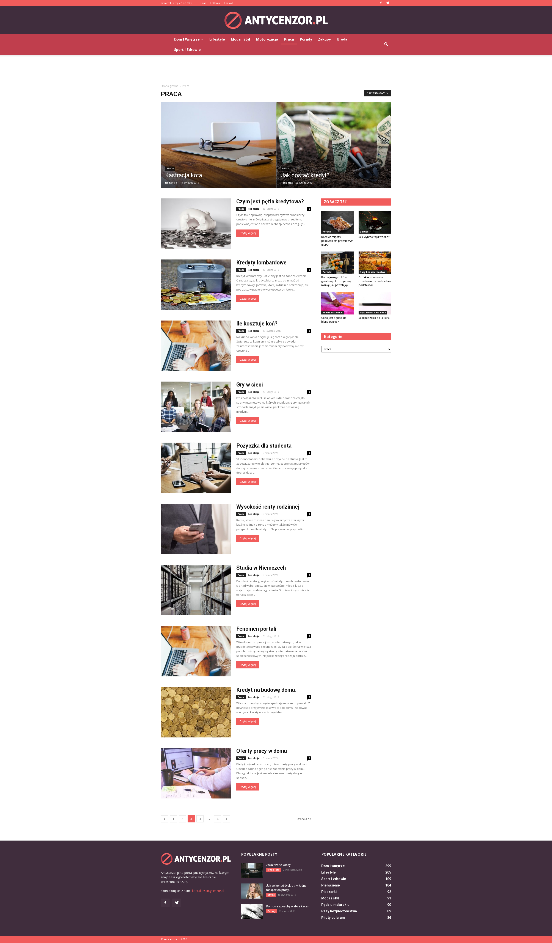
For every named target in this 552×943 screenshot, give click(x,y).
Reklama (215, 3)
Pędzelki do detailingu (373, 312)
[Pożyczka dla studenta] (196, 468)
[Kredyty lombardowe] (196, 284)
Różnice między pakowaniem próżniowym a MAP (337, 240)
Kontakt (228, 3)
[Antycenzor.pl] (276, 20)
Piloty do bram (333, 918)
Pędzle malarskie (333, 312)
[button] (386, 44)
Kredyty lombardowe (261, 262)
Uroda (342, 39)
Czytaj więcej (248, 233)
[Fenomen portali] (196, 651)
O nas (202, 3)
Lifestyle (217, 39)
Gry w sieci (249, 385)
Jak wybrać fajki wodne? (374, 237)
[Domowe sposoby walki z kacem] (252, 911)
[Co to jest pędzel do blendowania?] (337, 303)
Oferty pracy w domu (261, 751)
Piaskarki (329, 892)
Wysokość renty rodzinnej (267, 507)
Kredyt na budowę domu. (266, 690)
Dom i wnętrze (187, 39)
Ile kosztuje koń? (257, 324)
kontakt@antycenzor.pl (208, 891)
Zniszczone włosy (278, 865)
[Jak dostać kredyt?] (333, 148)
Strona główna (169, 86)
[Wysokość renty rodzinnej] (196, 529)
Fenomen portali (256, 629)
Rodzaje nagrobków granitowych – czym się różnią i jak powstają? (336, 281)
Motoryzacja (267, 39)
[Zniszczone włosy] (252, 870)
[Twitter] (388, 3)
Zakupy (324, 39)
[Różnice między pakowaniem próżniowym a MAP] (337, 222)
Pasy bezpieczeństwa (373, 271)
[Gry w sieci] (196, 407)
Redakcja (171, 182)
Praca (289, 39)
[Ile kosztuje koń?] (196, 346)
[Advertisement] (276, 69)
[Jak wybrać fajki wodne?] (375, 222)
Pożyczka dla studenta (264, 446)
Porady (306, 39)
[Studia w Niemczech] (196, 590)
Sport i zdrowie (187, 49)
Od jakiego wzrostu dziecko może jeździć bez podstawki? (375, 281)
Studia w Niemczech (261, 568)
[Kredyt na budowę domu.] (196, 712)
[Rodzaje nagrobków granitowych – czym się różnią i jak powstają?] (337, 262)
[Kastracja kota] (218, 148)
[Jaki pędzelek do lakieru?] (375, 303)
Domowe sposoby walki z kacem (288, 906)
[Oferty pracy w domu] (196, 773)
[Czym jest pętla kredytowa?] (196, 223)
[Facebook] (381, 3)
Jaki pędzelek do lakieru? (374, 317)
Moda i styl (240, 39)
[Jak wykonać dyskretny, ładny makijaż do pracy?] (252, 891)
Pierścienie (330, 885)
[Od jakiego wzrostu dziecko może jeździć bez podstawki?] (375, 262)
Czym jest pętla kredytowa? (270, 201)
